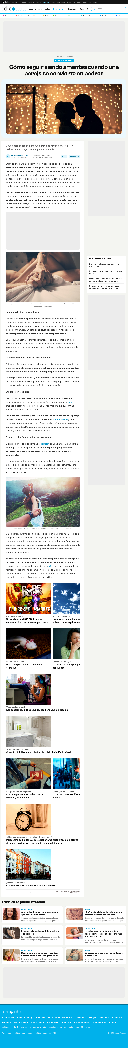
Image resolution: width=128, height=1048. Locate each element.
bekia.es (6, 1027)
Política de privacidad (23, 1033)
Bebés (34, 1022)
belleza (20, 1027)
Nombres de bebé (63, 1017)
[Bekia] (6, 2)
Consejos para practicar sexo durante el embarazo (104, 954)
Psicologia (58, 9)
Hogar (85, 2)
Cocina (38, 2)
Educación (71, 9)
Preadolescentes (82, 1022)
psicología (68, 1027)
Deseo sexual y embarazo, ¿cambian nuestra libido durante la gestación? (39, 954)
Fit (90, 2)
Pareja (53, 2)
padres (36, 1027)
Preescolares (53, 1022)
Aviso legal (7, 1033)
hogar (77, 1027)
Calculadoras (81, 1017)
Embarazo (7, 1022)
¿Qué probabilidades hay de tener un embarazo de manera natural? (103, 913)
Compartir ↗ (74, 156)
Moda (24, 2)
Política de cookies (42, 1033)
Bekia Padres (59, 56)
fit (82, 1027)
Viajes (95, 2)
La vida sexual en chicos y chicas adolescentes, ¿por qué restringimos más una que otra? (103, 934)
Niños (41, 1022)
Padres (46, 2)
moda (13, 1027)
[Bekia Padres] (14, 9)
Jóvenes (112, 1022)
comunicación (60, 419)
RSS (54, 1033)
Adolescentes (99, 1022)
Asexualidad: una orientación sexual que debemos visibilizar (39, 913)
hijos (51, 566)
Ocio (82, 9)
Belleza (31, 2)
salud (60, 1027)
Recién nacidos (21, 1022)
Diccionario (116, 1017)
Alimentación (35, 9)
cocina (28, 1027)
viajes (87, 1027)
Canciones (104, 1017)
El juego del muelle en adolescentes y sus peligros (40, 932)
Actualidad (16, 2)
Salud (69, 2)
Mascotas (61, 2)
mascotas (52, 1027)
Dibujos (92, 1017)
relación (45, 444)
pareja (71, 402)
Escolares (66, 1022)
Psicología (77, 2)
